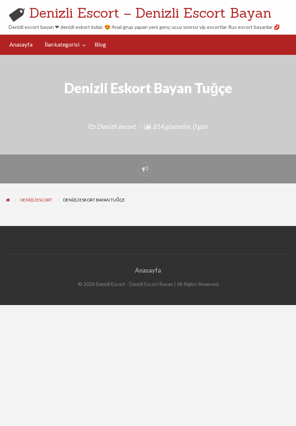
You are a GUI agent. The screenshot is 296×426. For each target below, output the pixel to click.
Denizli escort (116, 126)
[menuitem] (21, 45)
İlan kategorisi (62, 44)
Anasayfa (20, 44)
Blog (100, 44)
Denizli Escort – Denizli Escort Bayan (150, 12)
